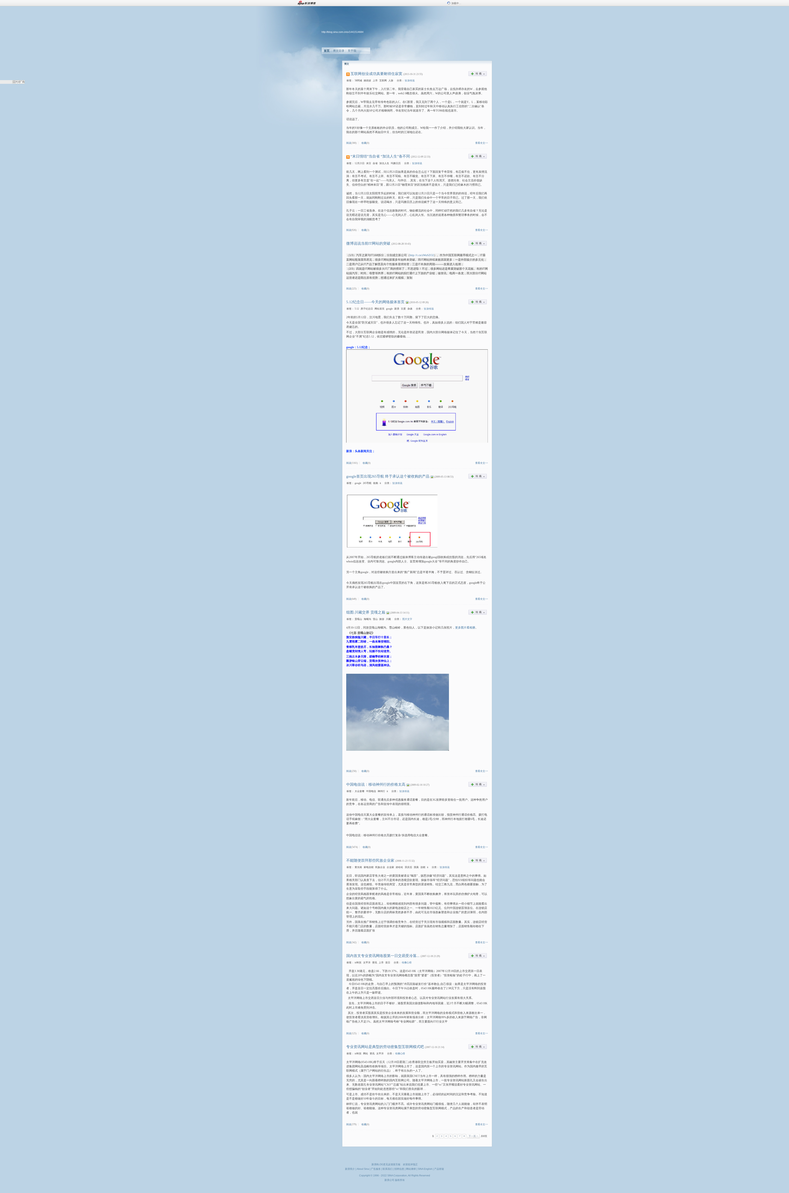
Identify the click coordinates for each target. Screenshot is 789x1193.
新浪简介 (350, 1169)
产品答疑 (439, 1169)
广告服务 (376, 1169)
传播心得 (407, 962)
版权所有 (400, 1180)
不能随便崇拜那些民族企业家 (370, 860)
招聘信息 (399, 1169)
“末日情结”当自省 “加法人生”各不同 (380, 156)
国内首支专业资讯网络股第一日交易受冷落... (383, 956)
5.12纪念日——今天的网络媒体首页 (375, 302)
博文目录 (338, 50)
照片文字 (407, 619)
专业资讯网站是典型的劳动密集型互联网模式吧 (385, 1047)
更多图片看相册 (465, 627)
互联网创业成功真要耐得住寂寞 (376, 74)
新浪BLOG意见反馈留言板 (385, 1164)
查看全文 (480, 143)
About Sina (363, 1169)
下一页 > (473, 1136)
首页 (327, 50)
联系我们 (387, 1169)
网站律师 (411, 1169)
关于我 (352, 50)
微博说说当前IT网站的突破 (368, 243)
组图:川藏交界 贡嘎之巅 (365, 612)
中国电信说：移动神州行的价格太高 (375, 784)
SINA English (425, 1169)
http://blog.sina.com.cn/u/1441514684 (342, 32)
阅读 (348, 143)
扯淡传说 (410, 80)
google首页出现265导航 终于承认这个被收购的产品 (387, 476)
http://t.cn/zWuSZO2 (422, 255)
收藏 (363, 143)
